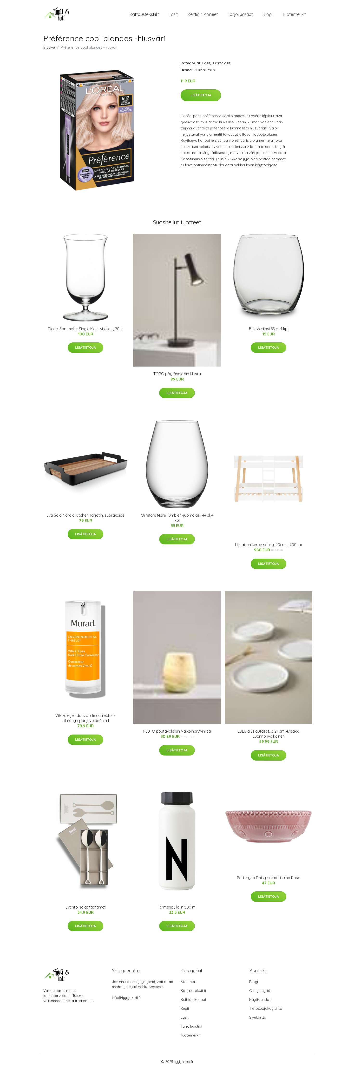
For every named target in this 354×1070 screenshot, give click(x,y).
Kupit (185, 1008)
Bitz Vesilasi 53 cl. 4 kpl (268, 328)
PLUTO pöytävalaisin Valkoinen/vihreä (177, 731)
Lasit (173, 14)
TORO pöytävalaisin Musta (177, 373)
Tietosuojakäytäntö (265, 1008)
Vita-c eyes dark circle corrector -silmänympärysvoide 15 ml (85, 718)
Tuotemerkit (294, 14)
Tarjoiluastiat (240, 14)
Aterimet (188, 981)
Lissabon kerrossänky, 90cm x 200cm (268, 544)
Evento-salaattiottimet (86, 907)
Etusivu (49, 47)
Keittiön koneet (202, 14)
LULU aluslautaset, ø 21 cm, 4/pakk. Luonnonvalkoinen (268, 734)
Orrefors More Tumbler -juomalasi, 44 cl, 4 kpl (177, 518)
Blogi (267, 14)
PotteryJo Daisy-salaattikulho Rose (268, 877)
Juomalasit (221, 63)
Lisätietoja (200, 95)
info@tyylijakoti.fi (126, 997)
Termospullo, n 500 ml (177, 907)
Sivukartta (257, 1017)
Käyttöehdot (259, 999)
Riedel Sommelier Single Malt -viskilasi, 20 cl (85, 328)
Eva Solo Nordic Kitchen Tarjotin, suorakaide (85, 515)
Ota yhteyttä (259, 990)
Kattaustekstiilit (144, 14)
